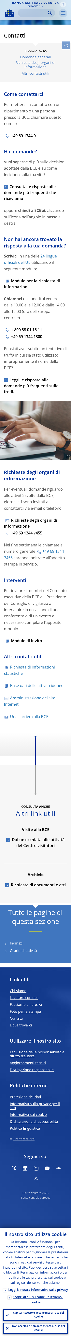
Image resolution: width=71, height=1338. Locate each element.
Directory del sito (24, 1139)
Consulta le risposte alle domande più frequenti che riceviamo (30, 193)
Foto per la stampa (25, 1011)
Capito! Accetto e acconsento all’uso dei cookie (38, 1315)
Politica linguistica (25, 1128)
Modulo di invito (26, 641)
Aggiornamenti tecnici (28, 1063)
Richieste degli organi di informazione (35, 65)
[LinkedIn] (25, 1168)
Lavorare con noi (24, 998)
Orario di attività (23, 951)
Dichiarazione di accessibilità (34, 1122)
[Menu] (63, 13)
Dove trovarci (21, 1025)
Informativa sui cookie (28, 1115)
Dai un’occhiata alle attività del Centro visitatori (38, 843)
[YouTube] (47, 1168)
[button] (63, 4)
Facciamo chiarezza (26, 1005)
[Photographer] (67, 456)
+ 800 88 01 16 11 (26, 330)
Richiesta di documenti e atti (38, 885)
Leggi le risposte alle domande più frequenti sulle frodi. (31, 386)
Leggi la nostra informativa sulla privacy (38, 1290)
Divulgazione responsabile (32, 1070)
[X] (14, 1168)
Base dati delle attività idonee (36, 686)
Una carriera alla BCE (29, 717)
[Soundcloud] (58, 1168)
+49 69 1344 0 (23, 136)
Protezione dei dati (25, 1097)
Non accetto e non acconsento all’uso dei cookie (38, 1328)
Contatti (16, 1018)
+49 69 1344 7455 (26, 533)
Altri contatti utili (35, 73)
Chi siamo (18, 991)
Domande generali (35, 57)
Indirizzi (16, 943)
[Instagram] (36, 1168)
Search (50, 12)
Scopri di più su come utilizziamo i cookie (38, 1300)
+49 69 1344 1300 (26, 337)
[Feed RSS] (36, 1178)
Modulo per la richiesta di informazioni (32, 284)
